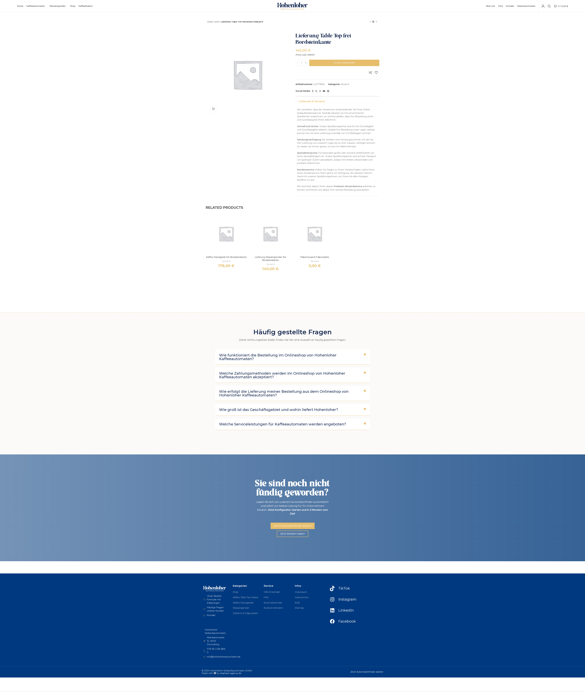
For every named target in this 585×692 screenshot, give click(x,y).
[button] (292, 357)
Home (210, 22)
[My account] (543, 6)
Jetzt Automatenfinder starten (366, 671)
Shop (217, 22)
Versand (344, 84)
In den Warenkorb (344, 62)
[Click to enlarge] (213, 109)
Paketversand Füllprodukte (314, 257)
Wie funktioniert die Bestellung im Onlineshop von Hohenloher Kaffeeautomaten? (278, 357)
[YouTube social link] (324, 91)
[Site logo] (292, 6)
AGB (297, 602)
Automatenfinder (273, 602)
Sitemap (299, 608)
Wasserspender (241, 608)
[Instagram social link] (320, 91)
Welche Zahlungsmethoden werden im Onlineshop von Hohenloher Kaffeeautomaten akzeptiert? (282, 375)
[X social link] (316, 91)
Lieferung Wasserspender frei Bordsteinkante (270, 259)
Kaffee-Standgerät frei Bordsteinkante (226, 257)
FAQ (266, 597)
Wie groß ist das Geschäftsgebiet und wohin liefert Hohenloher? (278, 409)
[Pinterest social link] (328, 91)
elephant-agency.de (230, 673)
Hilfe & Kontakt (272, 592)
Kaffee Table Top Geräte (245, 597)
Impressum (301, 592)
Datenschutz (302, 597)
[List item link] (215, 599)
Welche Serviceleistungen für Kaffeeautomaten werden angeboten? (282, 424)
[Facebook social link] (312, 91)
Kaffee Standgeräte (243, 602)
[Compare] (370, 72)
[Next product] (376, 21)
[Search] (549, 6)
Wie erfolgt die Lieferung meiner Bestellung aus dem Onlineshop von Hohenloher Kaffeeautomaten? (284, 393)
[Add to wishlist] (376, 72)
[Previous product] (370, 21)
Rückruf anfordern (273, 608)
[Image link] (214, 588)
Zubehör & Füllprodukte (245, 613)
